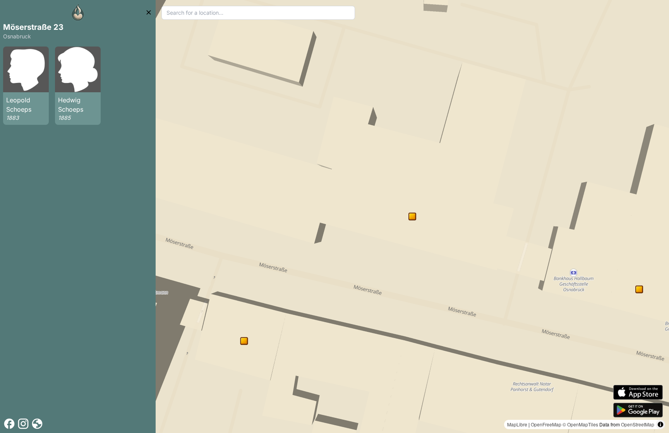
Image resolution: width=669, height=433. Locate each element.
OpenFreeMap (546, 424)
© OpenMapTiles (580, 424)
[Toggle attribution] (660, 424)
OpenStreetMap (637, 424)
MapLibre (517, 424)
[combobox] (258, 12)
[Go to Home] (78, 12)
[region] (412, 216)
